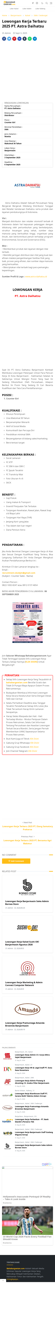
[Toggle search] (46, 3)
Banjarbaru (19, 1116)
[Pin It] (14, 39)
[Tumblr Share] (25, 39)
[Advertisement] (27, 72)
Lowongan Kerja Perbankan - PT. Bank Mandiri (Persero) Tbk (32, 1120)
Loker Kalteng (40, 9)
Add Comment (17, 861)
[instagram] (37, 3)
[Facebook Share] (4, 39)
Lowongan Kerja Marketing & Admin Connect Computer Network (24, 984)
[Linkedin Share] (19, 39)
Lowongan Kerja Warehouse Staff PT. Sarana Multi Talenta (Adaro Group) (31, 1094)
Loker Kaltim (27, 9)
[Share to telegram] (35, 39)
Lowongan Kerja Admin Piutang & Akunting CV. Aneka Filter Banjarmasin (32, 1081)
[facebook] (33, 3)
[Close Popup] (3, 1280)
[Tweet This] (9, 39)
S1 (31, 1065)
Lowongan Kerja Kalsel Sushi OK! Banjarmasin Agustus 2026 (22, 943)
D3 (26, 1052)
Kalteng (29, 1090)
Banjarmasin (19, 1052)
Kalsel (30, 1052)
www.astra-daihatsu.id (36, 276)
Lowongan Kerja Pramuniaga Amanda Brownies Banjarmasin (25, 1024)
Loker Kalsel (14, 9)
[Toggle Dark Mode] (42, 3)
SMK (32, 1078)
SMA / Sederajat (36, 1103)
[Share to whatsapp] (30, 39)
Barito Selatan (20, 1090)
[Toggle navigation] (51, 3)
